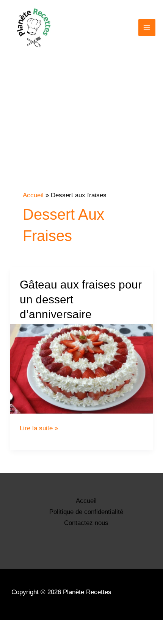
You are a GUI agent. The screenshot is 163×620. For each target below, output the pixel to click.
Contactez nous (86, 522)
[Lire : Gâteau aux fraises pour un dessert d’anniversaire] (81, 369)
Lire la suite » (39, 428)
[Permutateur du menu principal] (147, 27)
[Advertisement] (81, 137)
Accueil (86, 500)
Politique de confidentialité (86, 511)
